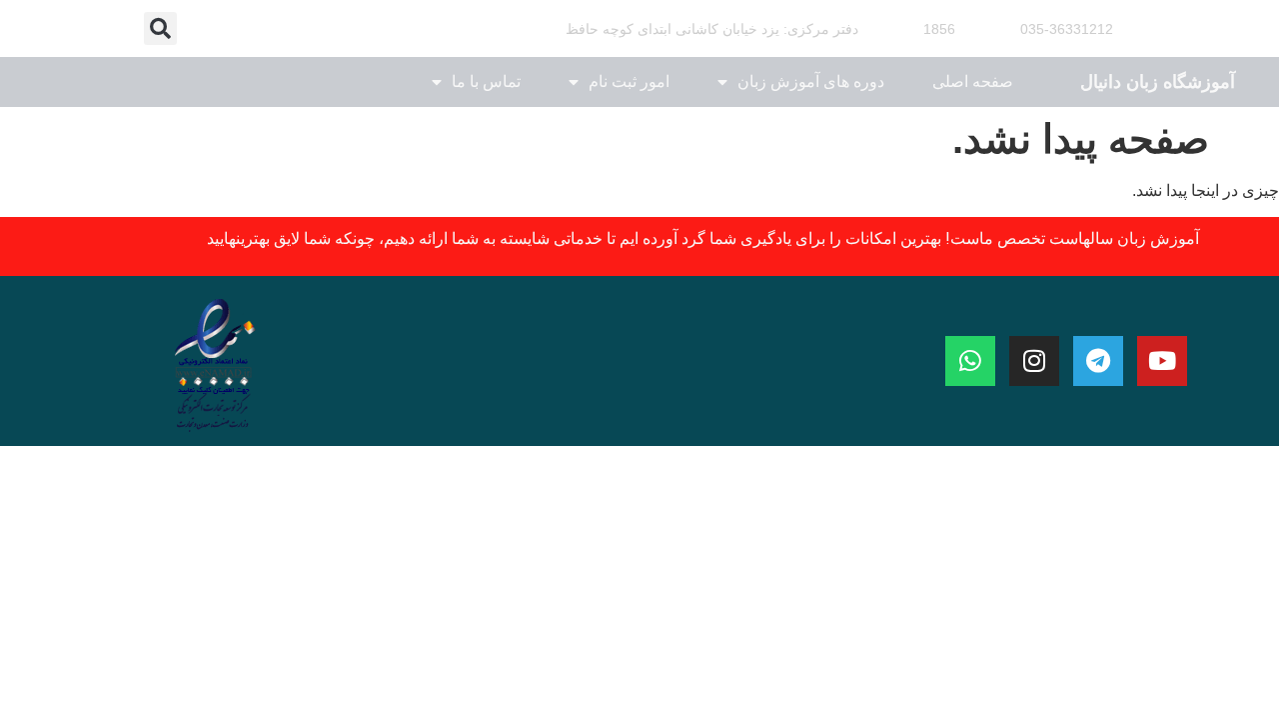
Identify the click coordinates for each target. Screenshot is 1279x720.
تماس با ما (486, 81)
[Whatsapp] (970, 361)
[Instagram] (1034, 361)
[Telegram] (1098, 361)
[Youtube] (1162, 361)
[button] (160, 28)
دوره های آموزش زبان (810, 81)
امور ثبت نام (629, 81)
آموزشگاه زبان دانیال (1157, 82)
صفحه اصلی (972, 81)
